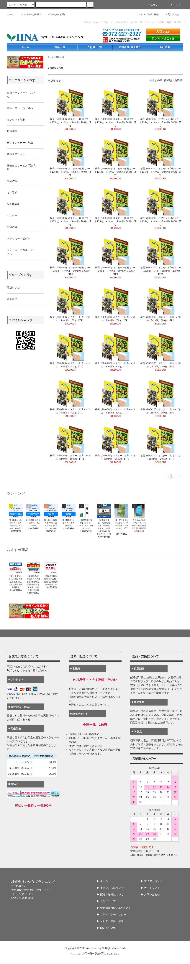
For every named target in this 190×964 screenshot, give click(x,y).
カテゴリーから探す (31, 14)
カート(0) (176, 5)
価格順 (168, 80)
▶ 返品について (106, 901)
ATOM (111, 927)
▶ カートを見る (150, 887)
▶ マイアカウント (151, 881)
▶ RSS (101, 927)
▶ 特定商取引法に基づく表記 (114, 907)
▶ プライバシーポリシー (111, 914)
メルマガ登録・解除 (149, 14)
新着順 (178, 80)
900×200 (60, 57)
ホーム (11, 14)
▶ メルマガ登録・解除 (110, 921)
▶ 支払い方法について (110, 887)
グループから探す (57, 14)
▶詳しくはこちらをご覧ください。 (27, 670)
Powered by (76, 954)
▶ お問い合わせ (150, 894)
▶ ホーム (102, 881)
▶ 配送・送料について (110, 894)
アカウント (154, 5)
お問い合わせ (172, 14)
